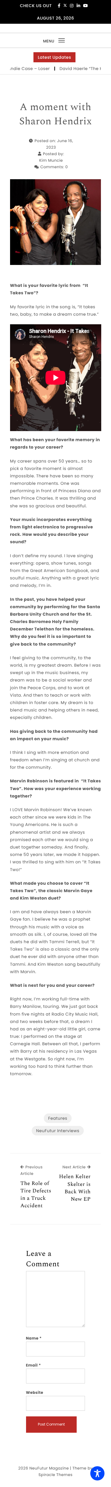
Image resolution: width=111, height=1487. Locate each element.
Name (34, 1338)
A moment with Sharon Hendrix (55, 114)
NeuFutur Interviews (57, 1131)
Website (34, 1392)
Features (57, 1118)
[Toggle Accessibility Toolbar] (97, 1473)
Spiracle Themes (55, 1475)
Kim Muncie (51, 160)
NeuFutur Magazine (49, 1468)
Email (33, 1365)
